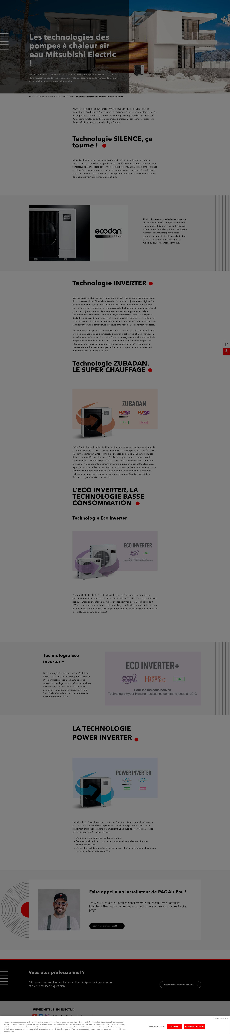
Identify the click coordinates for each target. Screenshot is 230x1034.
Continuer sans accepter (220, 1018)
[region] (115, 1025)
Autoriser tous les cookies (194, 1026)
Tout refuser (174, 1026)
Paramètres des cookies (156, 1026)
